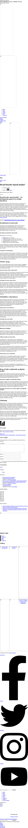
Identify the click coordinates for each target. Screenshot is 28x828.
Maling (4, 237)
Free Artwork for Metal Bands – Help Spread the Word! (14, 482)
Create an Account (14, 816)
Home (1, 180)
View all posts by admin (8, 431)
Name (1, 454)
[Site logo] (6, 55)
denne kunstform (3, 217)
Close (1, 467)
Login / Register (6, 800)
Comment (2, 443)
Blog (5, 180)
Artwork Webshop (6, 485)
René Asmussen (12, 652)
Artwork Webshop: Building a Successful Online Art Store (15, 506)
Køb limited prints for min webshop (14, 220)
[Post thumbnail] (9, 477)
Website (1, 458)
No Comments (13, 479)
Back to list (2, 433)
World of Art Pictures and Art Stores (10, 507)
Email (1, 456)
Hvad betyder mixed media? (8, 478)
